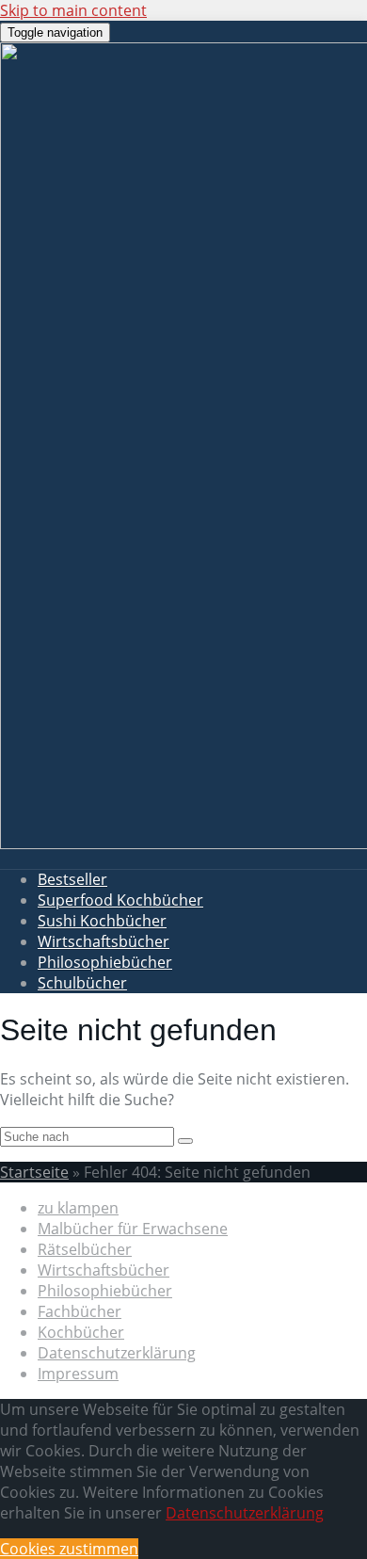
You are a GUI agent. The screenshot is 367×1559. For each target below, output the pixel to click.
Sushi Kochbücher (102, 920)
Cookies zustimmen (69, 1548)
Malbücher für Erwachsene (133, 1228)
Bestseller (72, 879)
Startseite (34, 1172)
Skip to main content (73, 10)
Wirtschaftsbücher (103, 941)
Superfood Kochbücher (120, 900)
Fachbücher (79, 1311)
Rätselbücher (85, 1249)
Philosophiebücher (105, 962)
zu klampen (78, 1207)
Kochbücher (81, 1332)
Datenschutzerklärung (117, 1352)
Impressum (78, 1373)
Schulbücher (82, 982)
